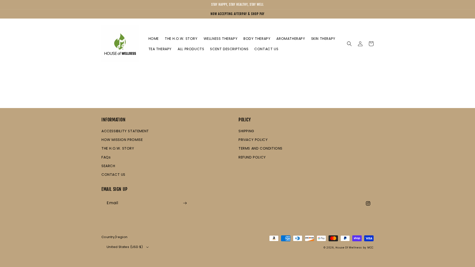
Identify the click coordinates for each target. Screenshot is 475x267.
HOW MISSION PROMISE (122, 139)
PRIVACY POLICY (253, 139)
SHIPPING (246, 131)
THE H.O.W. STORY (117, 148)
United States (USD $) (125, 247)
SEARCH (108, 165)
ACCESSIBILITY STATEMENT (125, 131)
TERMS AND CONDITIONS (260, 148)
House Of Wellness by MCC (354, 247)
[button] (349, 43)
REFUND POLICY (252, 157)
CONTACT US (113, 174)
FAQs (106, 157)
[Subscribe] (184, 203)
